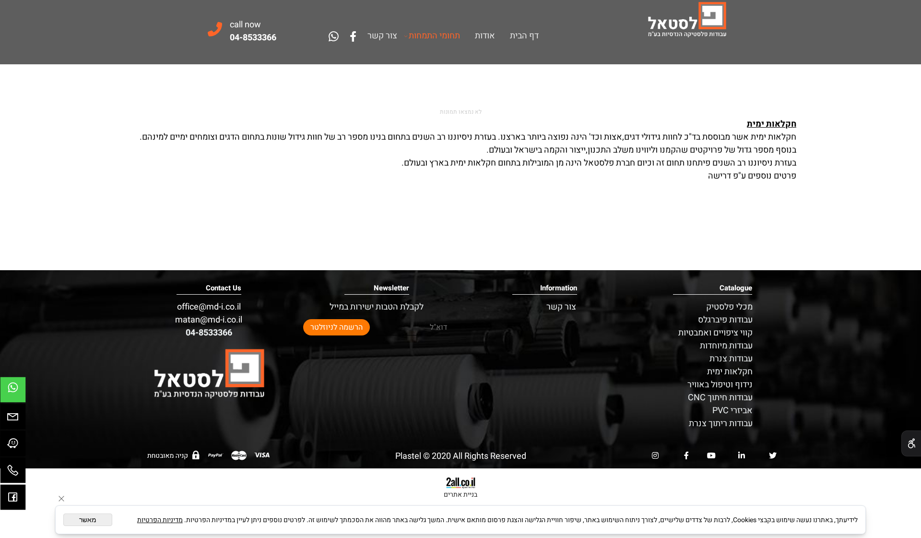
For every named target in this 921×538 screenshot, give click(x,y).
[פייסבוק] (353, 36)
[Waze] (13, 445)
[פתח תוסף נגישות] (911, 443)
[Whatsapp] (334, 36)
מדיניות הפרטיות (160, 520)
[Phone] (13, 472)
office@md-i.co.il (209, 306)
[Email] (13, 418)
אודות (485, 36)
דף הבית (524, 36)
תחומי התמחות (434, 36)
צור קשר (382, 36)
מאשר (87, 520)
